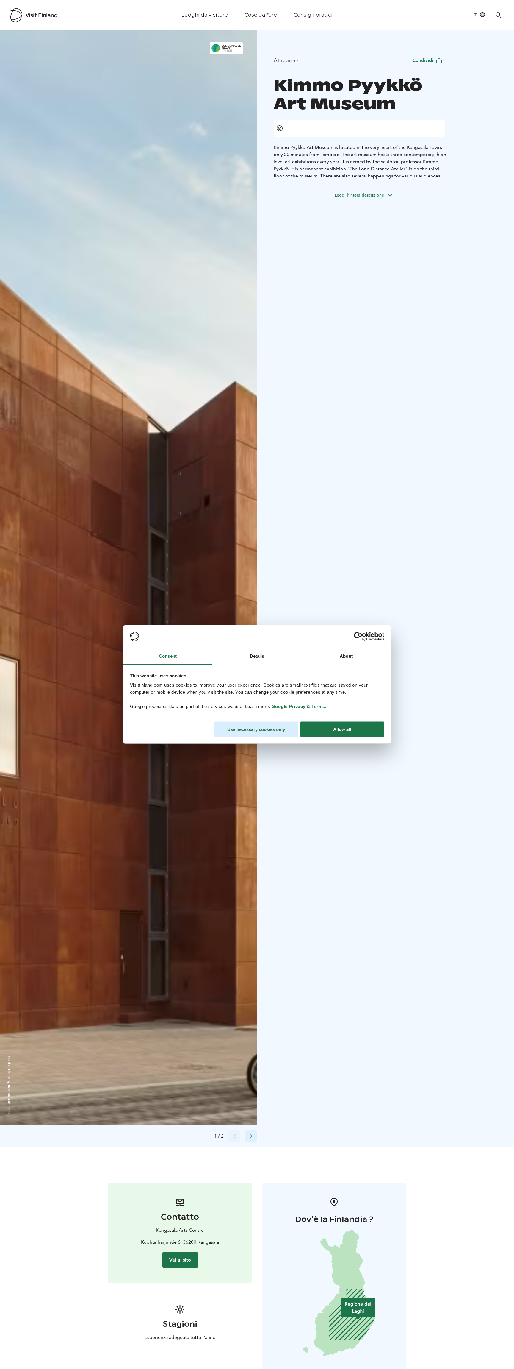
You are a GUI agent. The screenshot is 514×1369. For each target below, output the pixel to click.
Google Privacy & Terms (298, 706)
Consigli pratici (313, 15)
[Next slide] (251, 1136)
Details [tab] (257, 656)
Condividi (422, 60)
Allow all (342, 729)
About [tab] (346, 656)
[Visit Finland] (33, 15)
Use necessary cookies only (256, 729)
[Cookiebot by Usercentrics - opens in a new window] (358, 636)
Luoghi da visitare (204, 15)
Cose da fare (261, 15)
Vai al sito (180, 1260)
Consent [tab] (168, 656)
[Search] (498, 15)
